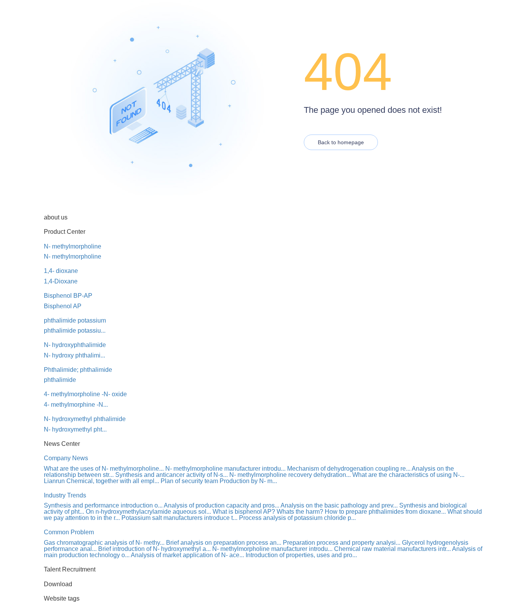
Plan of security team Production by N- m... (219, 481)
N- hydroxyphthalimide (75, 345)
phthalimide (60, 379)
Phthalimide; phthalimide (78, 369)
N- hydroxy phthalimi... (74, 355)
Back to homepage (341, 142)
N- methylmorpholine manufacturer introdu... (225, 468)
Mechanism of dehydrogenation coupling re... (348, 468)
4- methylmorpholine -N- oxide (85, 394)
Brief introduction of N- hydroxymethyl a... (154, 549)
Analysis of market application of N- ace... (187, 555)
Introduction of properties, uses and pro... (301, 555)
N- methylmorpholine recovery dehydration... (290, 474)
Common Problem (69, 532)
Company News (66, 458)
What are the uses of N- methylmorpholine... (104, 468)
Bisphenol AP (62, 306)
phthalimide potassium (75, 320)
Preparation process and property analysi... (341, 542)
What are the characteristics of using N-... (408, 474)
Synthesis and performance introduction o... (103, 505)
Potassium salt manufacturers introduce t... (179, 517)
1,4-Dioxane (61, 281)
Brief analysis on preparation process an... (223, 542)
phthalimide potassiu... (75, 330)
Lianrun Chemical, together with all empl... (101, 481)
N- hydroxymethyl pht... (75, 429)
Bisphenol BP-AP (68, 295)
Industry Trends (65, 495)
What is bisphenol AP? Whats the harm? (268, 511)
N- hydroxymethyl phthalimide (85, 419)
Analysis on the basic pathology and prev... (339, 505)
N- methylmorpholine (72, 246)
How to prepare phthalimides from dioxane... (385, 511)
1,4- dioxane (61, 271)
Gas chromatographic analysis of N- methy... (104, 542)
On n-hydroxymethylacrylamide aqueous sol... (148, 511)
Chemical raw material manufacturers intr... (392, 549)
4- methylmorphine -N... (76, 404)
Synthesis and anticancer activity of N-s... (171, 474)
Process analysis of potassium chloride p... (297, 517)
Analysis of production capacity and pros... (221, 505)
